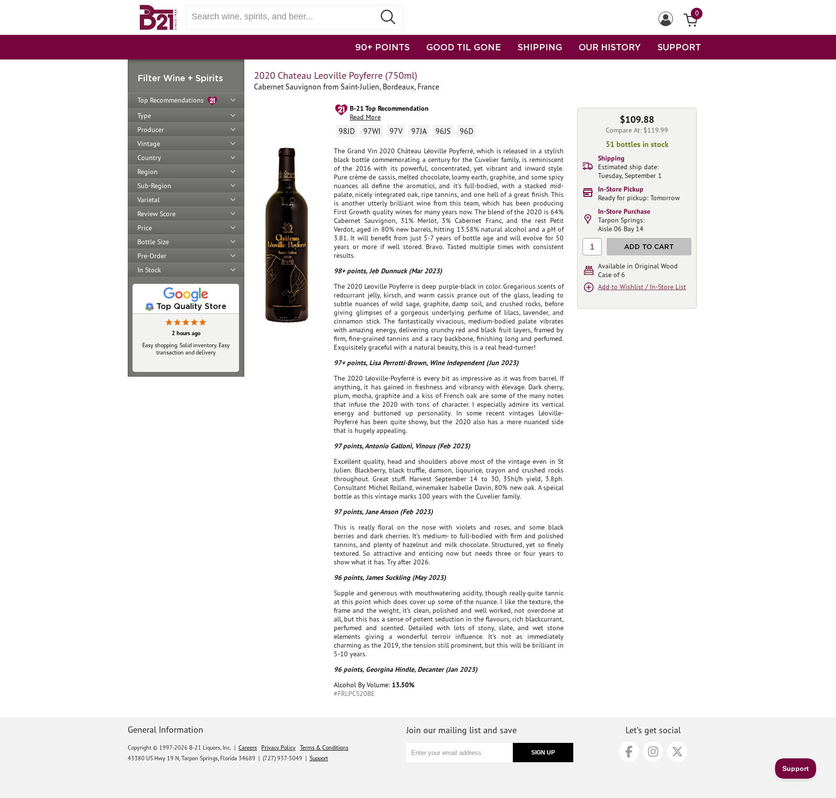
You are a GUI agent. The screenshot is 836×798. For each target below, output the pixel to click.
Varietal (148, 199)
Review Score (156, 213)
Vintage (148, 143)
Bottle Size (153, 241)
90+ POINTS (382, 47)
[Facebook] (629, 751)
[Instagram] (653, 751)
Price (144, 227)
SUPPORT (679, 47)
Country (149, 157)
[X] (677, 751)
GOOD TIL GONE (463, 47)
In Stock (149, 270)
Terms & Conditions (324, 747)
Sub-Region (154, 185)
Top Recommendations (172, 100)
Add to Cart (649, 246)
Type (144, 115)
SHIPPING (540, 47)
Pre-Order (151, 255)
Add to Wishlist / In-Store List (642, 286)
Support (319, 758)
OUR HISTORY (610, 47)
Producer (150, 129)
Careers (248, 747)
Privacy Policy (278, 747)
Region (147, 171)
